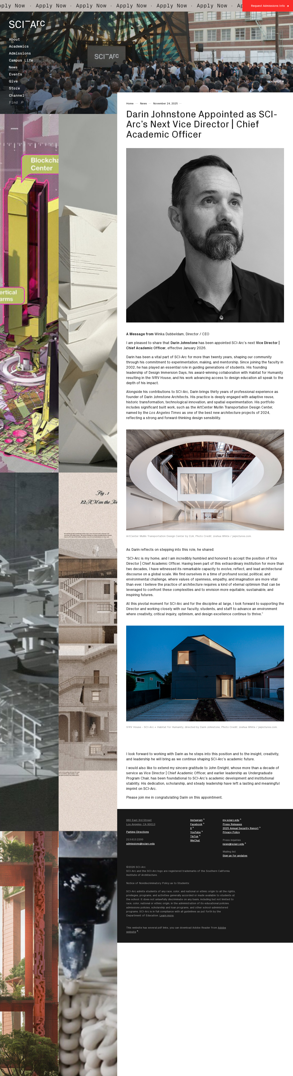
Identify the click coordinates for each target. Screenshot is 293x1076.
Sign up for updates (235, 855)
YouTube (195, 832)
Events (15, 74)
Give (13, 81)
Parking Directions (137, 831)
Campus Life (21, 60)
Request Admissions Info (268, 5)
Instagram (196, 820)
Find (13, 102)
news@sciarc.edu (233, 844)
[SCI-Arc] (27, 24)
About (14, 39)
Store (14, 88)
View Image (273, 81)
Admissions (20, 53)
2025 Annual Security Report (241, 828)
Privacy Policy (231, 832)
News (13, 67)
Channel (16, 95)
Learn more (166, 915)
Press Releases (232, 824)
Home (130, 103)
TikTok (194, 836)
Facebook (196, 824)
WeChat (195, 840)
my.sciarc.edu (231, 820)
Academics (19, 46)
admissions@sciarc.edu (140, 843)
